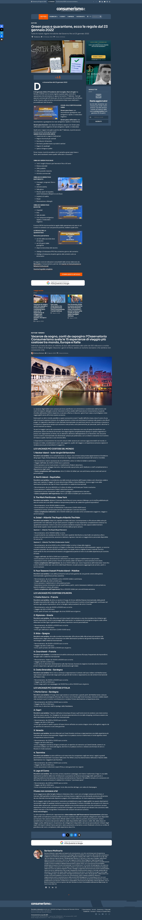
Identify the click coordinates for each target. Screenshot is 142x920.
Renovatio (37, 264)
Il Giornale (107, 909)
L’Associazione (86, 909)
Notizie (43, 16)
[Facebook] (1, 26)
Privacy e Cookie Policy (103, 911)
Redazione (37, 37)
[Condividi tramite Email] (1, 39)
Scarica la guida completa (43, 269)
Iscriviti (94, 909)
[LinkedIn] (1, 33)
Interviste (81, 16)
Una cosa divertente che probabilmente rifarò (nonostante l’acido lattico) (58, 308)
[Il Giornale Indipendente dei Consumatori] (71, 9)
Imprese (71, 16)
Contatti (93, 911)
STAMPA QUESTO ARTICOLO (71, 274)
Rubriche (53, 16)
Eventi (62, 16)
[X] (1, 29)
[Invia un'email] (41, 37)
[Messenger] (1, 36)
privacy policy (99, 111)
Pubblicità (86, 911)
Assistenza (100, 909)
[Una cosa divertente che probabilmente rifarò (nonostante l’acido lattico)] (58, 299)
